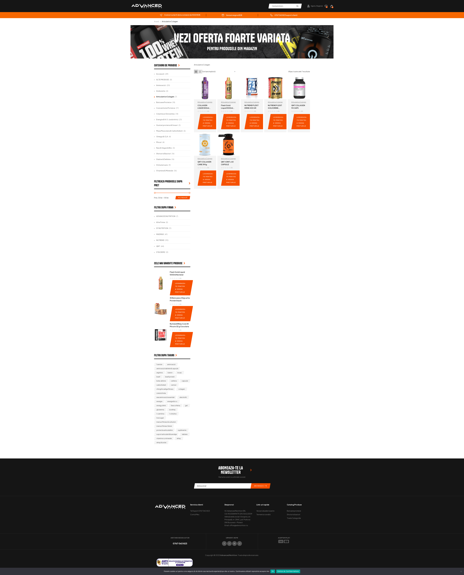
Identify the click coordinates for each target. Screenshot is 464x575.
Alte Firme (160, 222)
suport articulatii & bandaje (166, 434)
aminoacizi (171, 364)
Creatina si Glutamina (165, 114)
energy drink (161, 405)
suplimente (182, 430)
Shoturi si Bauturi (163, 153)
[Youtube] (234, 543)
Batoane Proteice (163, 102)
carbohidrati (161, 385)
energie (159, 401)
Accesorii (160, 74)
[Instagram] (229, 543)
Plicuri (159, 142)
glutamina (160, 410)
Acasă (156, 21)
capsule (185, 381)
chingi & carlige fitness (164, 389)
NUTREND (160, 240)
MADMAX (160, 234)
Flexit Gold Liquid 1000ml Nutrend (227, 108)
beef (158, 377)
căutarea (298, 6)
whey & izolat (161, 442)
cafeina (174, 381)
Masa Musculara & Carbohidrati (169, 131)
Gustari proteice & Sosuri (167, 125)
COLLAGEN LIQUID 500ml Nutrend (203, 108)
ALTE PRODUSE (162, 79)
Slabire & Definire (163, 159)
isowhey (172, 410)
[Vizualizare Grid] (196, 72)
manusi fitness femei (164, 426)
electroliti (183, 397)
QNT (158, 246)
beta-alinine (161, 381)
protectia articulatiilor (164, 430)
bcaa (179, 373)
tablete (184, 434)
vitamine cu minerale (164, 438)
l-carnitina (160, 414)
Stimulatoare (162, 165)
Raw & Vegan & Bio (164, 148)
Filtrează (183, 197)
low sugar (160, 418)
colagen (181, 389)
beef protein (170, 377)
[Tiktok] (239, 543)
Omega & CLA (162, 136)
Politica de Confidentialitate (288, 571)
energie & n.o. (172, 401)
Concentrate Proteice (165, 108)
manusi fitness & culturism (166, 422)
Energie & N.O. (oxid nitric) (167, 119)
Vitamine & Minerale (164, 171)
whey (179, 438)
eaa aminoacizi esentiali (165, 397)
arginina (159, 373)
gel (186, 405)
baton (170, 373)
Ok (273, 571)
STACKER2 (160, 252)
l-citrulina (172, 414)
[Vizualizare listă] (200, 72)
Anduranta (160, 91)
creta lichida (161, 393)
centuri (173, 385)
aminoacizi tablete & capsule (167, 368)
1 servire (159, 364)
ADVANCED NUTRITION (165, 216)
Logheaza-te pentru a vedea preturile (208, 121)
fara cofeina (175, 405)
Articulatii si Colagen (205, 102)
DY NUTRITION (162, 228)
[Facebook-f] (224, 543)
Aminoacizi (161, 85)
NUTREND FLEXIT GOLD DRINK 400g (275, 108)
